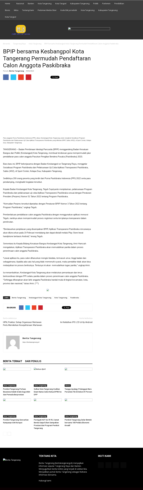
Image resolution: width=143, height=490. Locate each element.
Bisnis (7, 10)
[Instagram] (35, 347)
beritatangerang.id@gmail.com (65, 480)
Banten (31, 3)
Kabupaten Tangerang (79, 3)
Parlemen (106, 3)
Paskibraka (74, 298)
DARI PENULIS (33, 361)
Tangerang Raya (19, 44)
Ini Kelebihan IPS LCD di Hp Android (76, 322)
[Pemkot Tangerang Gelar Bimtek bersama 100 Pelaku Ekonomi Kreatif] (78, 408)
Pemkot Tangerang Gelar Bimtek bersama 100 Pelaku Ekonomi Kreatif (78, 422)
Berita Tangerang (16, 71)
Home (7, 3)
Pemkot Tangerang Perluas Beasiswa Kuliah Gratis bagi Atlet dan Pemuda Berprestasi (16, 392)
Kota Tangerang (44, 3)
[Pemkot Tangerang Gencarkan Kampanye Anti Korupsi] (17, 408)
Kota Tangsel (60, 3)
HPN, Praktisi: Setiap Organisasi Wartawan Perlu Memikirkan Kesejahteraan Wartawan (22, 323)
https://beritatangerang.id (30, 342)
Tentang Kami (28, 10)
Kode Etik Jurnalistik (68, 10)
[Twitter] (40, 347)
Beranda (6, 44)
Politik (95, 3)
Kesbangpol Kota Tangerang (40, 298)
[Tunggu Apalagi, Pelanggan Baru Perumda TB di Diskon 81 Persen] (78, 377)
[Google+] (30, 347)
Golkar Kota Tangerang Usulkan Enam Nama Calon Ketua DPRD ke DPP (48, 392)
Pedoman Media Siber (47, 10)
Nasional (20, 3)
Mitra (16, 10)
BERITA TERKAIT (12, 361)
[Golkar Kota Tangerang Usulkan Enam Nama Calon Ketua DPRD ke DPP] (48, 377)
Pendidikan (119, 3)
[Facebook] (24, 347)
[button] (136, 10)
